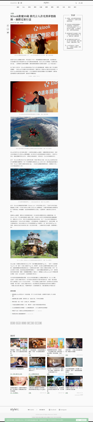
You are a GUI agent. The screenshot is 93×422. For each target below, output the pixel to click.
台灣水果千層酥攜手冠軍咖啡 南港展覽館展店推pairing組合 (37, 388)
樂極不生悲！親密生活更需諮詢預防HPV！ (37, 369)
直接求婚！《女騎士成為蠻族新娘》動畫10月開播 (74, 350)
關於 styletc (31, 409)
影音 (69, 7)
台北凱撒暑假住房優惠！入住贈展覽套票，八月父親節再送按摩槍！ (30, 307)
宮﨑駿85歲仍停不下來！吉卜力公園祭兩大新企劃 (74, 388)
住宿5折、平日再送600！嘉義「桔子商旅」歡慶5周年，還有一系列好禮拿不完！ (55, 370)
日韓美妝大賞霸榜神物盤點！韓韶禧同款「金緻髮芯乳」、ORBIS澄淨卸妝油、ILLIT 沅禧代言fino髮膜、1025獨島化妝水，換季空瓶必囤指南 (74, 27)
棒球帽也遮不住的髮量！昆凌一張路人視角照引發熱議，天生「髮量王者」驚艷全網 (74, 35)
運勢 (52, 7)
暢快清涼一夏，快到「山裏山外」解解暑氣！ (24, 301)
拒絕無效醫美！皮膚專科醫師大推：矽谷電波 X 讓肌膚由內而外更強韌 (18, 389)
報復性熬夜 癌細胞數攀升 (17, 369)
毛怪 (64, 7)
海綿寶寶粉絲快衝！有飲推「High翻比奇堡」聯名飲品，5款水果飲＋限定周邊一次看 (55, 351)
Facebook (53, 409)
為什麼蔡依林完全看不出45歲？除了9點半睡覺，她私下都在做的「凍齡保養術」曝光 (74, 41)
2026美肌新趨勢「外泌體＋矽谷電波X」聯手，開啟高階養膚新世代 (74, 370)
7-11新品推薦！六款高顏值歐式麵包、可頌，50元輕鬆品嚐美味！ (37, 351)
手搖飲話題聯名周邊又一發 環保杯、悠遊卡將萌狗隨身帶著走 (29, 304)
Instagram (63, 409)
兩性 (58, 7)
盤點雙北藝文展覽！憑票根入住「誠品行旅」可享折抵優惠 (28, 298)
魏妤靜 (21, 22)
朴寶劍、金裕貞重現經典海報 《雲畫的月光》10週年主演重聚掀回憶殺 (74, 20)
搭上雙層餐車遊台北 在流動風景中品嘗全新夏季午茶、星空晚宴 (55, 389)
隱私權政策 (33, 420)
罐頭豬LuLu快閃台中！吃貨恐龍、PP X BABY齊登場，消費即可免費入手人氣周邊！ (34, 295)
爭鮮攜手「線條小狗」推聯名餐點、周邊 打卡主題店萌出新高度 (18, 351)
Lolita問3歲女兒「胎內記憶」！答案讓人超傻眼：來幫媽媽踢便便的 (74, 47)
